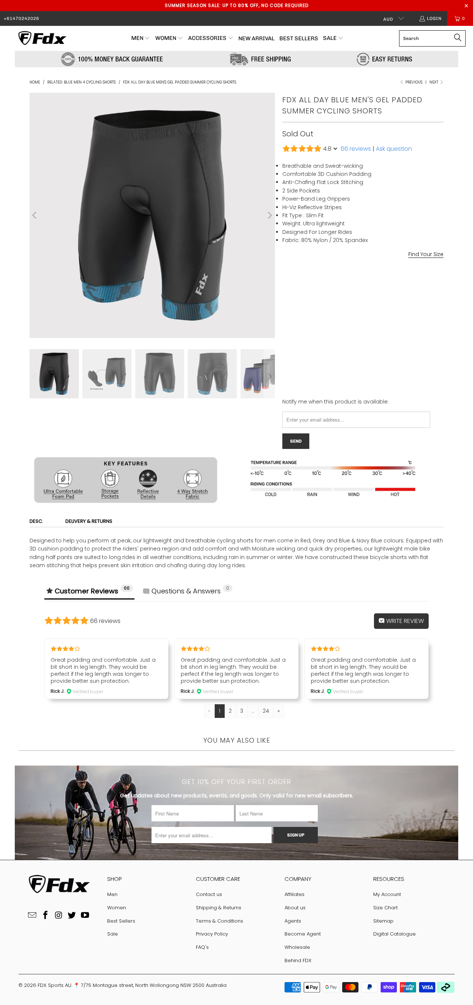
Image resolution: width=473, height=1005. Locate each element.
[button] (140, 38)
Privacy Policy (212, 933)
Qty (286, 334)
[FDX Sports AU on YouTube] (85, 915)
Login (434, 18)
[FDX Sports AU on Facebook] (45, 915)
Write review (404, 621)
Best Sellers (121, 920)
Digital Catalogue (394, 933)
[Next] (269, 215)
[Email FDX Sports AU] (32, 915)
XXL (379, 313)
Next (434, 82)
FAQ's (202, 947)
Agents (293, 920)
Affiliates (294, 894)
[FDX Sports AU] (41, 38)
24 (266, 711)
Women (116, 907)
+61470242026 (21, 18)
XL (360, 313)
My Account (387, 894)
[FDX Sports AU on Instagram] (58, 915)
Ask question (394, 148)
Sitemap (383, 920)
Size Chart (385, 907)
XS (290, 313)
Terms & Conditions (219, 920)
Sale (112, 933)
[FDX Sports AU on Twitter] (72, 915)
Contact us (209, 894)
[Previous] (35, 215)
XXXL (399, 313)
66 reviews (356, 148)
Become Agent (303, 933)
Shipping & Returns (218, 907)
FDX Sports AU (54, 985)
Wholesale (297, 947)
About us (295, 907)
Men (112, 894)
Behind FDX (298, 960)
